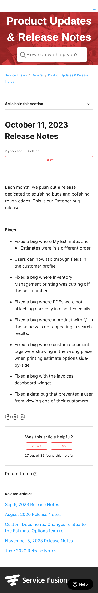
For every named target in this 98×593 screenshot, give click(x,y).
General (37, 75)
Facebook (8, 417)
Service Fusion (16, 75)
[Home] (15, 11)
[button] (94, 8)
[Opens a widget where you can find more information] (80, 585)
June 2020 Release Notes (30, 550)
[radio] (36, 446)
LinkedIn (22, 417)
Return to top (18, 473)
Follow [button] (49, 159)
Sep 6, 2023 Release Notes (32, 504)
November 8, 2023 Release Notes (39, 540)
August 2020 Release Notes (33, 514)
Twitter (15, 417)
